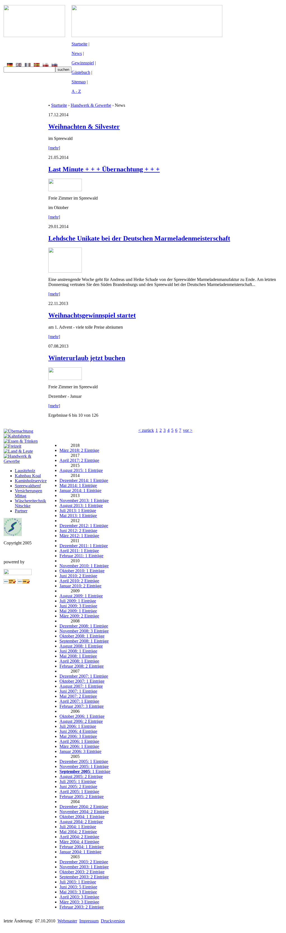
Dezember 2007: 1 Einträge (83, 676)
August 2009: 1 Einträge (81, 595)
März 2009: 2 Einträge (79, 616)
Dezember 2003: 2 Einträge (83, 861)
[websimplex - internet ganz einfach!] (18, 573)
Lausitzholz (25, 470)
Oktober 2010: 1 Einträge (81, 570)
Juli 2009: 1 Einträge (77, 600)
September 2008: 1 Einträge (84, 641)
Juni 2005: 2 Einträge (78, 786)
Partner (21, 510)
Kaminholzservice (31, 480)
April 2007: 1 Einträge (79, 701)
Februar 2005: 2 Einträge (81, 796)
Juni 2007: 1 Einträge (78, 691)
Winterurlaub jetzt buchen (86, 358)
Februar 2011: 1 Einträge (81, 555)
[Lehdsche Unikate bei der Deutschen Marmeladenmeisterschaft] (65, 271)
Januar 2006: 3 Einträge (80, 751)
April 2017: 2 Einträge (79, 460)
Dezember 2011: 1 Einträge (83, 545)
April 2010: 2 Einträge (79, 580)
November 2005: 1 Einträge (84, 766)
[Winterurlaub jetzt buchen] (65, 378)
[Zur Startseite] (34, 35)
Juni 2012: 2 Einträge (78, 530)
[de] (10, 65)
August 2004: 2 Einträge (81, 821)
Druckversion (113, 921)
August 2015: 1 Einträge (81, 470)
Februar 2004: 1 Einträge (81, 846)
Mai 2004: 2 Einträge (78, 831)
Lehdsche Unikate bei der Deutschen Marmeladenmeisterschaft (139, 238)
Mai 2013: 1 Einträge (78, 515)
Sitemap (79, 81)
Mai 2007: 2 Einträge (78, 696)
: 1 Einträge (84, 771)
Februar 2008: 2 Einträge (81, 666)
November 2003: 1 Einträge (84, 866)
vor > (187, 430)
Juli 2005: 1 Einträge (77, 781)
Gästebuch (81, 72)
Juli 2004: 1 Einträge (77, 826)
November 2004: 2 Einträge (84, 811)
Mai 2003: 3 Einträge (78, 892)
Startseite (79, 44)
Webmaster (67, 921)
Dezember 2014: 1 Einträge (83, 480)
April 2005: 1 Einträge (79, 791)
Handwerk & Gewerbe (91, 105)
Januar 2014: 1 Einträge (80, 490)
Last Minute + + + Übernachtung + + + (104, 169)
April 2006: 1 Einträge (79, 741)
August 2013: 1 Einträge (81, 505)
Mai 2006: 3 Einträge (78, 736)
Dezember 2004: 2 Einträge (83, 806)
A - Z (76, 91)
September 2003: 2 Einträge (84, 876)
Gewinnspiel (83, 62)
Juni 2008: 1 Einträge (78, 651)
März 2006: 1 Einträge (79, 746)
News (77, 53)
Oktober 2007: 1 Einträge (81, 681)
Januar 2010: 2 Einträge (80, 585)
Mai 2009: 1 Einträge (78, 611)
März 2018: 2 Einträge (79, 450)
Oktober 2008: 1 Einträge (81, 636)
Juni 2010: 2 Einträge (78, 575)
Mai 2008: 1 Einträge (78, 656)
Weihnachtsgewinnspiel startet (92, 315)
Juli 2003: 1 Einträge (77, 881)
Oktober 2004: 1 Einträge (81, 816)
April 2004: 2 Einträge (79, 836)
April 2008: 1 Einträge (79, 661)
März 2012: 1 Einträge (79, 535)
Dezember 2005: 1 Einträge (83, 761)
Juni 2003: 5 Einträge (78, 886)
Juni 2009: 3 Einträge (78, 606)
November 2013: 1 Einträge (84, 500)
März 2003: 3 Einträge (79, 902)
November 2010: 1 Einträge (84, 565)
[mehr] (54, 148)
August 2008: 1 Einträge (81, 646)
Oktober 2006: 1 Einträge (81, 716)
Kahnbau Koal (28, 475)
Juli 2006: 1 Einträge (77, 726)
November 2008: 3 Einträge (84, 631)
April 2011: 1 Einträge (79, 550)
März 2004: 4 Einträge (79, 841)
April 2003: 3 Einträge (79, 897)
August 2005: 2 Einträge (81, 776)
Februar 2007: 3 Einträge (81, 706)
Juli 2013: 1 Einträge (77, 510)
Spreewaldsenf (28, 485)
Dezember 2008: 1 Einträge (83, 626)
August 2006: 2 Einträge (81, 721)
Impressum (89, 921)
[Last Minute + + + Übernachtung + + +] (65, 189)
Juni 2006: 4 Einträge (78, 731)
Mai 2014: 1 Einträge (78, 485)
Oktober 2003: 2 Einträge (81, 871)
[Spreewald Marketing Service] (13, 534)
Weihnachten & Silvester (84, 126)
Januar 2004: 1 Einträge (80, 851)
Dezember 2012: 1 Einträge (83, 525)
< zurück (146, 430)
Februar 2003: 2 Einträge (81, 907)
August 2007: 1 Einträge (81, 686)
